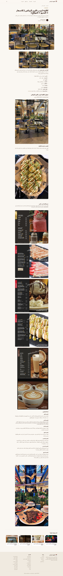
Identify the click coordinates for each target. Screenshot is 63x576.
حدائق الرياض (16, 569)
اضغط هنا (29, 91)
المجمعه (30, 561)
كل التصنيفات (42, 557)
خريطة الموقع (42, 561)
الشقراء (17, 560)
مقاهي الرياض (43, 5)
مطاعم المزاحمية (15, 556)
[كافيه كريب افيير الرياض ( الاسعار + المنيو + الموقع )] (31, 60)
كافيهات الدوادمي (15, 561)
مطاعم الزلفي (29, 564)
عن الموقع (26, 1)
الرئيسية (34, 1)
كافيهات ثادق (16, 566)
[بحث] (7, 1)
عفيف (30, 569)
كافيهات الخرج (29, 565)
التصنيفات (30, 1)
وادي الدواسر (29, 566)
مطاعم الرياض (29, 556)
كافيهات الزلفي (16, 557)
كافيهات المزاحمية (15, 564)
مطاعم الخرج (29, 560)
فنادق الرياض (16, 565)
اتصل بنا (22, 1)
